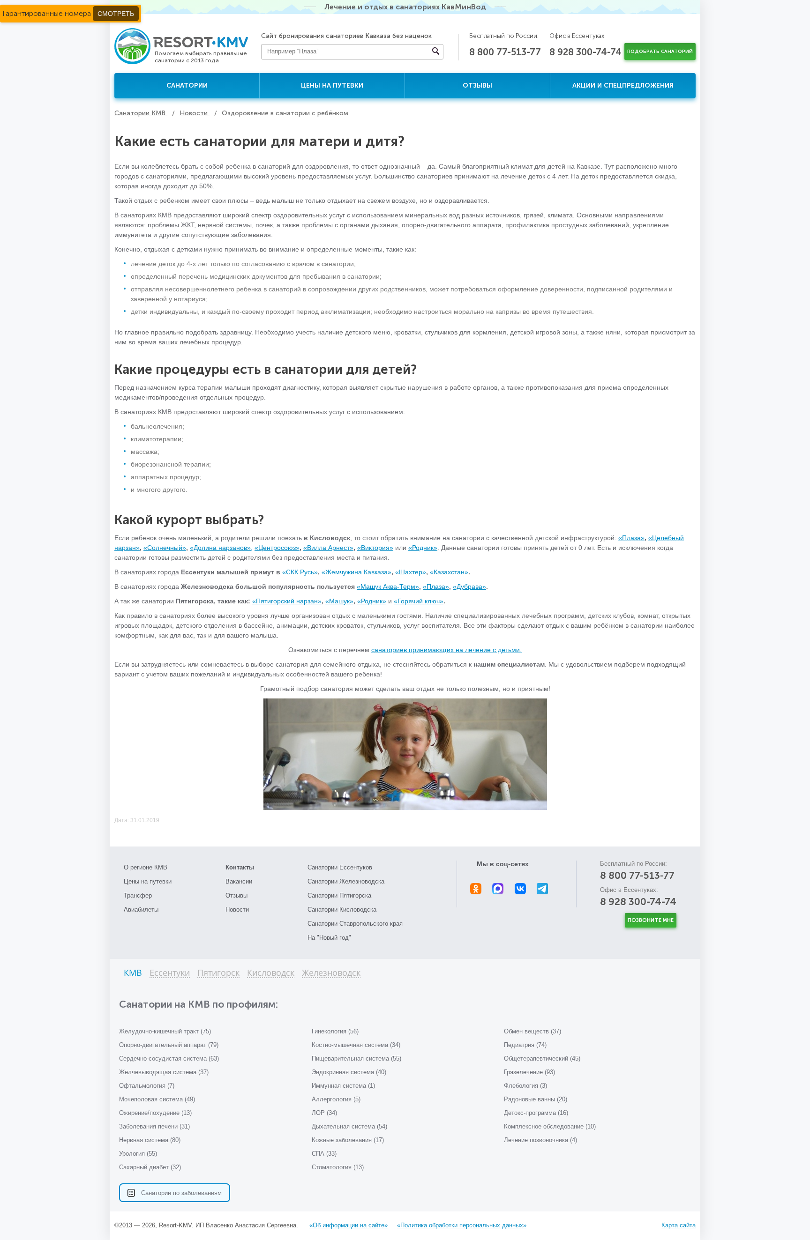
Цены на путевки (332, 85)
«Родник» (422, 547)
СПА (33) (324, 1153)
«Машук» (339, 601)
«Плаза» (631, 538)
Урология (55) (138, 1153)
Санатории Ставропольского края (355, 923)
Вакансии (238, 881)
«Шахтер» (410, 572)
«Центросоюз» (277, 547)
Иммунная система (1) (343, 1085)
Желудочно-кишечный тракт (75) (165, 1031)
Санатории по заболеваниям (181, 1192)
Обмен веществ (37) (532, 1031)
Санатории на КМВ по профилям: (198, 1004)
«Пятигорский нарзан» (287, 601)
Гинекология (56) (335, 1031)
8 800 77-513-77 (505, 52)
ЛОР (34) (324, 1112)
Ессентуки (170, 973)
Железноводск (331, 973)
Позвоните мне (651, 920)
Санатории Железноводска (346, 881)
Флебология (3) (525, 1085)
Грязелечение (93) (529, 1072)
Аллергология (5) (336, 1099)
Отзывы (477, 85)
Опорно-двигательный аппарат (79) (168, 1044)
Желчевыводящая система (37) (164, 1072)
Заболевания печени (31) (154, 1126)
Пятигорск (218, 973)
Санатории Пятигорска (339, 895)
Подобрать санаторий (660, 51)
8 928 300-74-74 (585, 52)
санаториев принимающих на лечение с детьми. (446, 649)
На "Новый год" (329, 937)
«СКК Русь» (300, 572)
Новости (237, 909)
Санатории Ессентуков (340, 867)
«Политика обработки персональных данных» (461, 1225)
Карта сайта (678, 1225)
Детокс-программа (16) (536, 1112)
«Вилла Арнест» (328, 547)
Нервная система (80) (149, 1139)
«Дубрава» (469, 586)
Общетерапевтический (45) (542, 1058)
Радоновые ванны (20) (535, 1099)
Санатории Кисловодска (342, 909)
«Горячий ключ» (418, 601)
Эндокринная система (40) (349, 1072)
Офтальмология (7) (146, 1085)
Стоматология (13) (338, 1167)
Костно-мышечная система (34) (356, 1044)
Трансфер (138, 895)
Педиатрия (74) (525, 1044)
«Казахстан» (449, 572)
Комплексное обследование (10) (550, 1126)
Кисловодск (270, 973)
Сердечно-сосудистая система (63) (169, 1058)
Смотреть (116, 13)
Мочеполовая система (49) (157, 1099)
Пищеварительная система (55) (356, 1058)
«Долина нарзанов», (221, 547)
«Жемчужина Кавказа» (356, 572)
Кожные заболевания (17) (348, 1139)
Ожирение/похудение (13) (155, 1112)
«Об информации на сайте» (348, 1225)
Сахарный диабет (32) (150, 1167)
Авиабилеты (141, 909)
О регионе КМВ (145, 867)
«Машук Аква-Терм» (388, 586)
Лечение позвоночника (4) (540, 1139)
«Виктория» (375, 547)
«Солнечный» (164, 547)
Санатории (187, 85)
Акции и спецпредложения (623, 85)
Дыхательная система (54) (349, 1126)
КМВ (133, 973)
